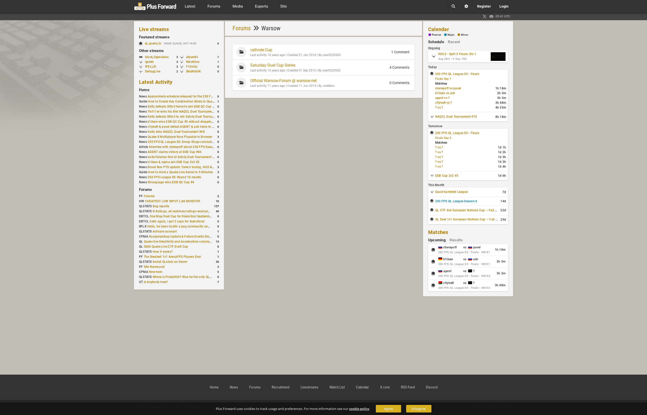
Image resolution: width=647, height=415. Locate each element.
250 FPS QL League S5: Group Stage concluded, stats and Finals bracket (199, 142)
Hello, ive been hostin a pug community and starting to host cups (193, 226)
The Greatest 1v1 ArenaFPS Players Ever (172, 256)
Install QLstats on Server (170, 262)
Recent (454, 42)
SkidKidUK (193, 71)
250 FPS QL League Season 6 (456, 201)
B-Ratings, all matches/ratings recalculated (183, 211)
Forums (145, 189)
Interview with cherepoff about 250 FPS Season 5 (184, 147)
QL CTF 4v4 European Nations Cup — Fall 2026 (468, 210)
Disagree (419, 408)
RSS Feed (408, 387)
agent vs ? (442, 98)
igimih (149, 62)
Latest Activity (156, 82)
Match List (337, 387)
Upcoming (437, 240)
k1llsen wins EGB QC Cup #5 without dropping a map (185, 121)
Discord (431, 387)
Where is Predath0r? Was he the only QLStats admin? (190, 277)
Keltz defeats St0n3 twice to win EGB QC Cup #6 (182, 106)
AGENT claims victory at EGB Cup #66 (174, 152)
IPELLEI (150, 66)
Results (456, 240)
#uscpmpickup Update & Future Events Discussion (184, 236)
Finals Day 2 (443, 138)
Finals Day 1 (443, 79)
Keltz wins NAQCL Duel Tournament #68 (176, 132)
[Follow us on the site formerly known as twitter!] (484, 16)
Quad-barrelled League (451, 192)
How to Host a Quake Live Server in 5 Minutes (180, 172)
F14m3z (191, 66)
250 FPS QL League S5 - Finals (457, 74)
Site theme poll (154, 267)
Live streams (154, 29)
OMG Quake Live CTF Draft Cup (166, 246)
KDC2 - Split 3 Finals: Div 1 (457, 54)
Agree (388, 408)
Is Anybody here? (156, 282)
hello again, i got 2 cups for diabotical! (177, 221)
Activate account (165, 231)
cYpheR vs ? (443, 103)
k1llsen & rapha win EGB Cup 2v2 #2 (173, 162)
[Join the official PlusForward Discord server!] (492, 16)
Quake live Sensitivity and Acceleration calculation (179, 241)
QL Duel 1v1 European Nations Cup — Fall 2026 (469, 219)
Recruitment (280, 387)
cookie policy (359, 408)
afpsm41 (192, 57)
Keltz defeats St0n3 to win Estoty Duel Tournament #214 (188, 116)
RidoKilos (192, 62)
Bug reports (161, 206)
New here (155, 272)
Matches (438, 232)
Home (144, 90)
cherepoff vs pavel (448, 88)
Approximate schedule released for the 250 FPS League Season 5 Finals (198, 96)
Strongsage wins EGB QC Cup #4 (171, 182)
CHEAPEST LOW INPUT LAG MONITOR (172, 201)
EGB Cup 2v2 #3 (446, 175)
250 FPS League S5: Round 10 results (174, 177)
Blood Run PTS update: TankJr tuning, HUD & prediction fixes (191, 167)
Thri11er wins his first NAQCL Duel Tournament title (184, 111)
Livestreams (309, 387)
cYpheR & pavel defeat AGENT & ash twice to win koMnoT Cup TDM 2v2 (199, 126)
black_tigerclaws (157, 57)
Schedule (436, 42)
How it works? (163, 251)
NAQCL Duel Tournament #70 (456, 116)
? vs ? (439, 107)
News (234, 387)
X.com (385, 387)
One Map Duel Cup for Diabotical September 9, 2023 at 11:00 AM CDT (199, 216)
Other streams (151, 50)
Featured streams (154, 37)
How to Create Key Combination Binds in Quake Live (185, 101)
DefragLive (152, 71)
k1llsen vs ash (445, 93)
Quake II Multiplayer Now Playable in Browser (180, 137)
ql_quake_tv (153, 43)
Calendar (438, 29)
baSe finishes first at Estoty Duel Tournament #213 (184, 157)
